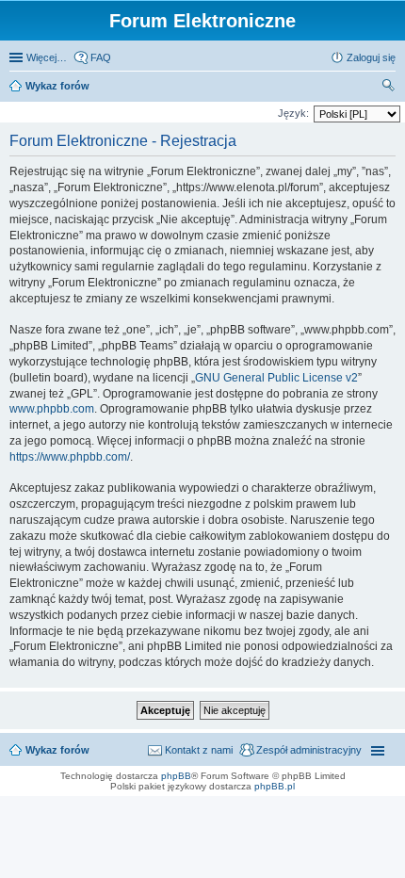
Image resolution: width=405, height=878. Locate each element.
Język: (293, 113)
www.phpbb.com (51, 408)
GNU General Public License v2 (276, 377)
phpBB (176, 776)
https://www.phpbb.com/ (69, 456)
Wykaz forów (57, 85)
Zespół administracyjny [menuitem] (309, 750)
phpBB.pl (274, 786)
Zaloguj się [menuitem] (371, 57)
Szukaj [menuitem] (389, 87)
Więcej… (46, 57)
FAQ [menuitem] (100, 57)
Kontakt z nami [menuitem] (199, 750)
